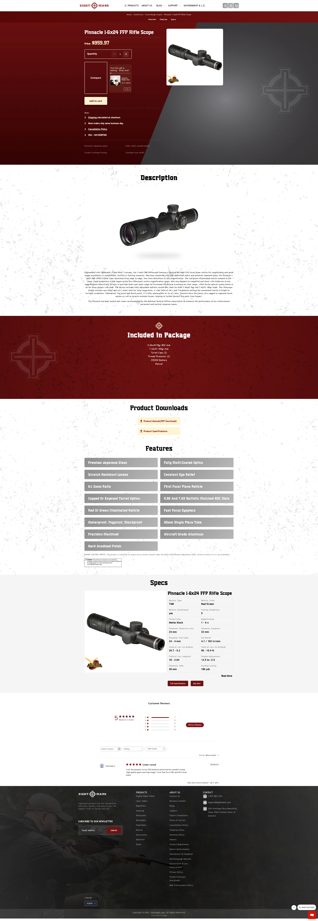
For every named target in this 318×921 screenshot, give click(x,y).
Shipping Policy (177, 830)
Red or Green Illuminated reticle (113, 510)
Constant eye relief (134, 152)
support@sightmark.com (219, 802)
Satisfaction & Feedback (181, 854)
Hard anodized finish (104, 546)
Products (133, 5)
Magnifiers (141, 806)
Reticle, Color (208, 600)
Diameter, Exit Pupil (179, 638)
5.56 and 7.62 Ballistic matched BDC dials (196, 498)
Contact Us (175, 796)
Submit (114, 830)
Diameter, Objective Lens (181, 628)
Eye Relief (206, 638)
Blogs (172, 806)
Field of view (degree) (180, 656)
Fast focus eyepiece (180, 510)
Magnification (207, 619)
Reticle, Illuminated (178, 610)
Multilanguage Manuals (180, 859)
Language (88, 898)
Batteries (140, 839)
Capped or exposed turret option (114, 498)
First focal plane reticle (183, 486)
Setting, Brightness (210, 610)
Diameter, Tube (176, 666)
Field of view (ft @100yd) (213, 647)
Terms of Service (178, 820)
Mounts (139, 830)
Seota (165, 915)
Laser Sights (141, 801)
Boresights (141, 820)
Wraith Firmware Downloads (177, 879)
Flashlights (141, 825)
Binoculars (141, 815)
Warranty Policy (177, 835)
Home (129, 15)
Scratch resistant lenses (95, 152)
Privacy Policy (176, 872)
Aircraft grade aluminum (183, 534)
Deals (138, 844)
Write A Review (194, 725)
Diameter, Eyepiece (210, 628)
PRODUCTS (141, 792)
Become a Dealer (178, 801)
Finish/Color (175, 619)
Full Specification (177, 683)
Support (173, 810)
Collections (138, 15)
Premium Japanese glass (95, 146)
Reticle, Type (175, 600)
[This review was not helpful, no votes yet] (216, 782)
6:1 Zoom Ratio (99, 486)
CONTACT (208, 792)
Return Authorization (180, 849)
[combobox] (133, 749)
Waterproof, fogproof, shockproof (115, 522)
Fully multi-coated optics (137, 146)
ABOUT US (175, 792)
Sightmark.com (158, 912)
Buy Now (197, 683)
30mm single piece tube (183, 522)
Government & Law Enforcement (179, 865)
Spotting (140, 810)
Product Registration (179, 844)
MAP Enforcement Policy (181, 885)
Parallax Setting (208, 666)
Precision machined (103, 534)
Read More (226, 675)
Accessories (141, 835)
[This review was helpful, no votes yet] (211, 782)
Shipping (92, 117)
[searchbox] (108, 749)
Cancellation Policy (97, 129)
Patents (173, 839)
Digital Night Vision (145, 796)
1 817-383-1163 (215, 796)
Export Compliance (179, 815)
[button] (132, 5)
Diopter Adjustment (210, 656)
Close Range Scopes (153, 15)
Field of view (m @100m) (181, 647)
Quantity (92, 53)
